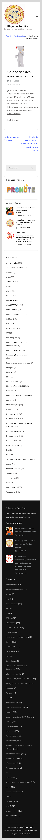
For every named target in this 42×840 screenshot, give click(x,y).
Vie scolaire (10, 492)
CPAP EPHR (11, 324)
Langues (9, 391)
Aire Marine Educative (14, 268)
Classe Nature (11, 310)
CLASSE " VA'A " (12, 305)
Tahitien (9, 473)
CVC (8, 333)
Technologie (11, 478)
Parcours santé (12, 436)
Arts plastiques (12, 282)
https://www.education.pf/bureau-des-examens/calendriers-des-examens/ (23, 110)
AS (7, 286)
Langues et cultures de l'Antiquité (19, 395)
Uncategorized (12, 487)
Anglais (9, 272)
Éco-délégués (11, 338)
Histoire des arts (12, 381)
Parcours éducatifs (13, 431)
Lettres (9, 400)
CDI (7, 291)
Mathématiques (12, 405)
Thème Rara (32, 831)
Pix (7, 450)
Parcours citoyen (12, 419)
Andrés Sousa (15, 84)
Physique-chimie (12, 445)
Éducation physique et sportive (18, 355)
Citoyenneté (11, 300)
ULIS (8, 483)
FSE (7, 377)
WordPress (26, 834)
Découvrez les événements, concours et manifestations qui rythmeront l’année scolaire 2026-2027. (25, 237)
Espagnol (9, 368)
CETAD (9, 296)
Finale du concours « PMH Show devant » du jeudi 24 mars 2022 (29, 143)
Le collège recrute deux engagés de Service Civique (26, 222)
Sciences (9, 455)
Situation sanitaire (13, 469)
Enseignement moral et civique (18, 363)
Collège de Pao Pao (16, 26)
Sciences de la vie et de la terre (18, 459)
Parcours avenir (12, 414)
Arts (8, 277)
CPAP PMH (10, 328)
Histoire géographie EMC (16, 386)
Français (9, 372)
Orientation (10, 409)
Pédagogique (11, 441)
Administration (12, 263)
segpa (8, 464)
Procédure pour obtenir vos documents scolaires (25, 210)
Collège (9, 319)
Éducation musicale (13, 350)
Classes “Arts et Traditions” (17, 314)
